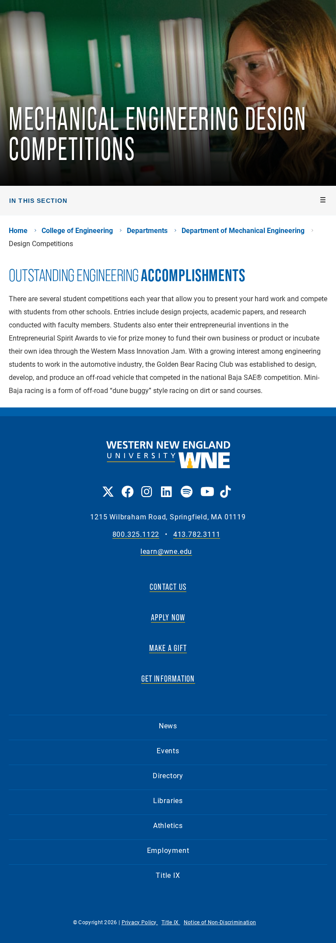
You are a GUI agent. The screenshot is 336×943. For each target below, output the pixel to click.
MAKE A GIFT (168, 648)
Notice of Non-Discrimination (220, 922)
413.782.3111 (196, 534)
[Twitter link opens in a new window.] (107, 485)
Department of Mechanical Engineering (243, 230)
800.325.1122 (136, 534)
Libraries (168, 800)
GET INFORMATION (168, 678)
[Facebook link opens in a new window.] (127, 485)
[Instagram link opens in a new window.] (146, 485)
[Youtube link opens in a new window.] (205, 485)
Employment (168, 850)
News (168, 725)
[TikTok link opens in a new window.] (225, 485)
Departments (147, 230)
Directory (168, 775)
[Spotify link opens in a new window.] (186, 485)
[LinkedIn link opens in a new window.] (166, 485)
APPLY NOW (168, 617)
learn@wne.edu (166, 551)
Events (168, 750)
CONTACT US (168, 587)
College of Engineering (77, 230)
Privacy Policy (140, 922)
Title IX (168, 875)
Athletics (168, 825)
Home (18, 230)
